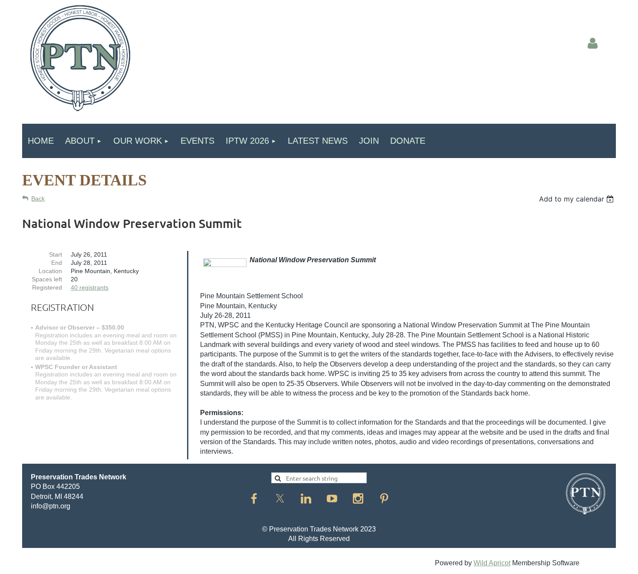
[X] (280, 498)
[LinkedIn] (306, 498)
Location (50, 270)
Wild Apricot (492, 563)
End (56, 262)
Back (38, 198)
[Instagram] (358, 498)
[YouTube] (332, 498)
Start (55, 254)
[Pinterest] (384, 498)
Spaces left (47, 279)
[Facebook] (254, 498)
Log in (592, 43)
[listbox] (577, 199)
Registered (47, 287)
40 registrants (90, 287)
